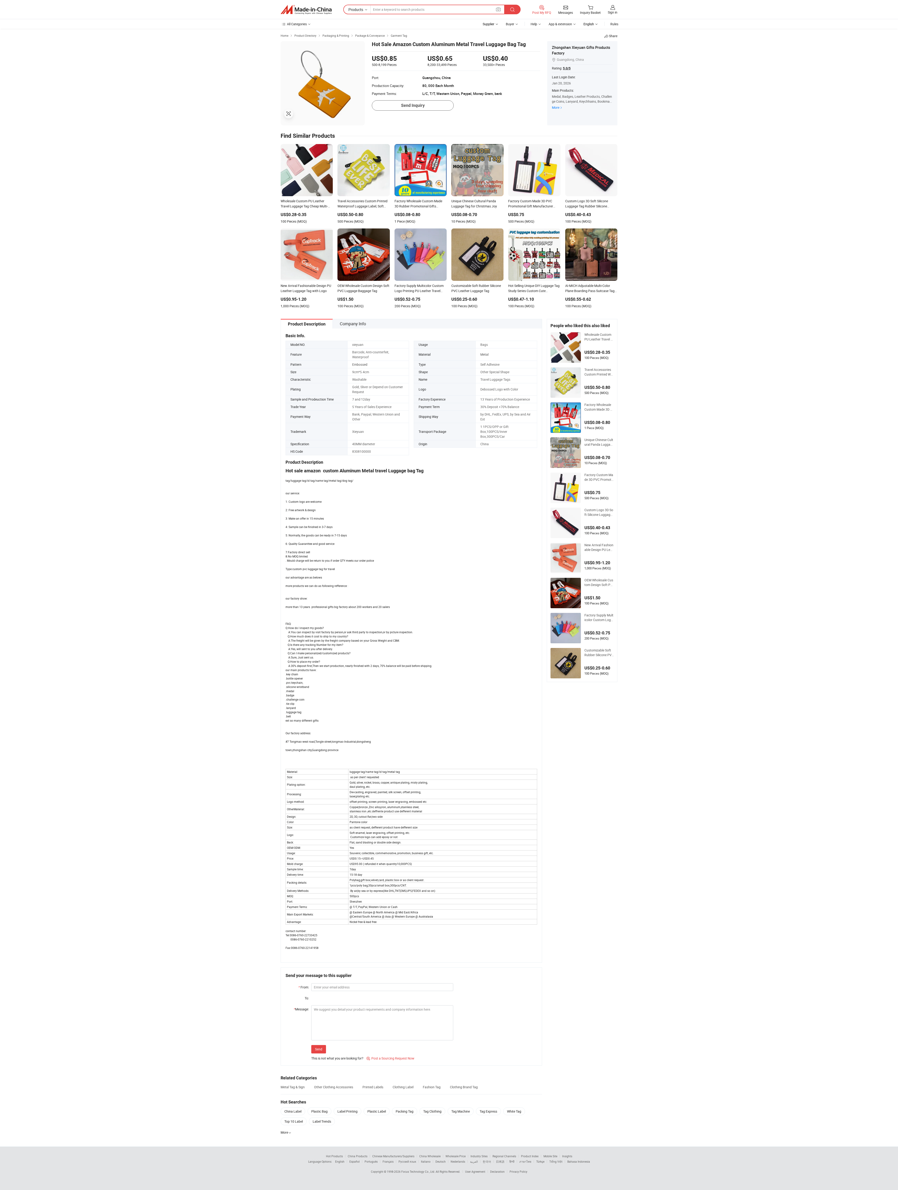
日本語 (500, 1161)
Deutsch (440, 1161)
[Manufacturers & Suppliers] (306, 9)
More (555, 107)
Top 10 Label (293, 1121)
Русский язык (407, 1161)
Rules (614, 24)
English (339, 1161)
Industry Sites (479, 1156)
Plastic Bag (319, 1111)
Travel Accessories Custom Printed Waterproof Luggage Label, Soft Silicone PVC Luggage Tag (599, 372)
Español (354, 1161)
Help (534, 24)
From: (303, 987)
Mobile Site (550, 1156)
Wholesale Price (455, 1156)
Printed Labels (372, 1087)
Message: (301, 1009)
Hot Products (334, 1156)
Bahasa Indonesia (578, 1161)
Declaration (497, 1171)
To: (307, 998)
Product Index (530, 1156)
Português (371, 1161)
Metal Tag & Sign (293, 1087)
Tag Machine (460, 1111)
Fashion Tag (432, 1087)
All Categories (297, 24)
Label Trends (322, 1121)
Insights (567, 1156)
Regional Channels (504, 1156)
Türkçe (540, 1161)
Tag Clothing (432, 1111)
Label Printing (347, 1111)
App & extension (560, 24)
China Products (357, 1156)
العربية (474, 1161)
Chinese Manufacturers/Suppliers (393, 1156)
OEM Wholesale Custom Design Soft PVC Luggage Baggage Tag (598, 582)
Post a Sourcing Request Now (390, 1058)
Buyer (510, 24)
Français (388, 1161)
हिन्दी (511, 1161)
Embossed (359, 364)
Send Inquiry (413, 105)
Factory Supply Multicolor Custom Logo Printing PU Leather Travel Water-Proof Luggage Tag (598, 617)
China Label (292, 1111)
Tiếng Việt (555, 1161)
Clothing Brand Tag (464, 1087)
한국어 (487, 1161)
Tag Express (488, 1111)
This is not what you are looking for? (337, 1058)
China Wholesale (430, 1156)
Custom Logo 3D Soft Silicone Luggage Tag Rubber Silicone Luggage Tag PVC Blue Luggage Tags (598, 512)
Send (318, 1049)
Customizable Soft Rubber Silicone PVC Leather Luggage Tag (599, 652)
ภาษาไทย (525, 1161)
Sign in (612, 12)
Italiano (426, 1161)
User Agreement (475, 1171)
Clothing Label (403, 1087)
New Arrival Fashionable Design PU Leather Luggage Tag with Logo (598, 547)
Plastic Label (376, 1111)
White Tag (514, 1111)
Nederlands (458, 1161)
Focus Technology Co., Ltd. (418, 1171)
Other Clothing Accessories (333, 1087)
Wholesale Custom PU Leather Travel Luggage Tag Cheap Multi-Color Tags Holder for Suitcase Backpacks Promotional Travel (599, 337)
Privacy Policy (518, 1171)
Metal (484, 354)
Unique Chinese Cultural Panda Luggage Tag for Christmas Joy (598, 442)
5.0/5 (567, 68)
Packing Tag (404, 1111)
